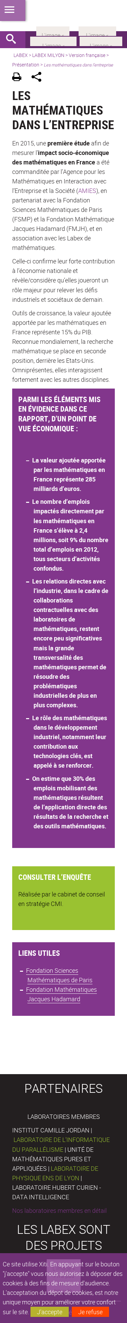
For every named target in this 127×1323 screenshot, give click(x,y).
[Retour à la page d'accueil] (63, 15)
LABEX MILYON (48, 55)
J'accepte (49, 1312)
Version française (87, 55)
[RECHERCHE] (13, 39)
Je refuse (90, 1312)
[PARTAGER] (38, 77)
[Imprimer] (19, 77)
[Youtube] (101, 41)
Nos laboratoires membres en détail (59, 1210)
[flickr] (52, 30)
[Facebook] (53, 41)
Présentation (25, 64)
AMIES (87, 190)
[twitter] (97, 30)
